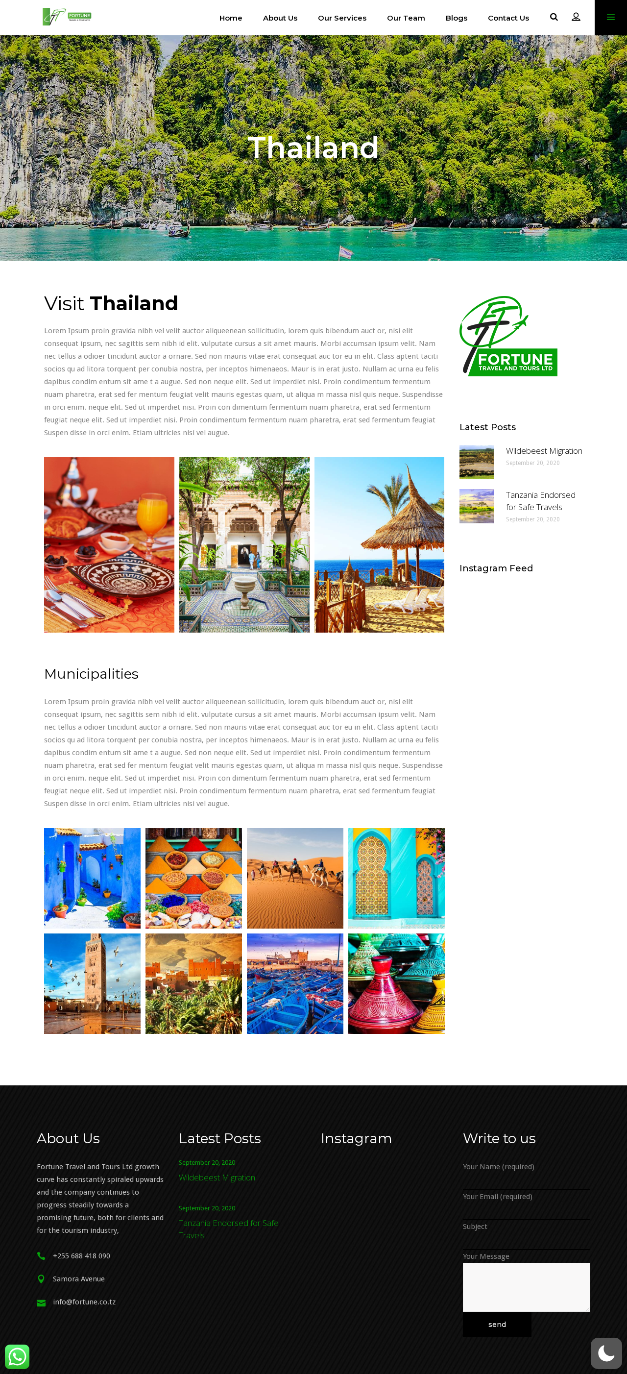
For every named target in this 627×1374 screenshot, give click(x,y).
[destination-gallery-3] (295, 878)
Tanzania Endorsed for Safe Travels (541, 501)
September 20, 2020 (533, 463)
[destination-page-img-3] (379, 545)
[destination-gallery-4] (396, 878)
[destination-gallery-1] (92, 878)
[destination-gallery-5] (92, 983)
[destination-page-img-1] (109, 545)
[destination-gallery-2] (193, 878)
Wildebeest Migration (544, 450)
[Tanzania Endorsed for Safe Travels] (476, 506)
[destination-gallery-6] (193, 983)
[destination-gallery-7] (295, 983)
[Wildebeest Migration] (476, 462)
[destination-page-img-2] (244, 545)
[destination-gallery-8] (396, 983)
